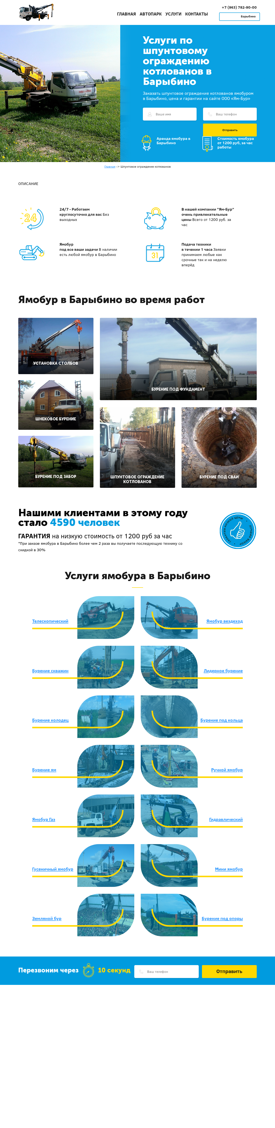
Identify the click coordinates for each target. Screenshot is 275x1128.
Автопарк (151, 14)
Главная (126, 14)
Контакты (196, 14)
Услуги (173, 14)
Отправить (230, 130)
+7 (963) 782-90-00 (239, 7)
